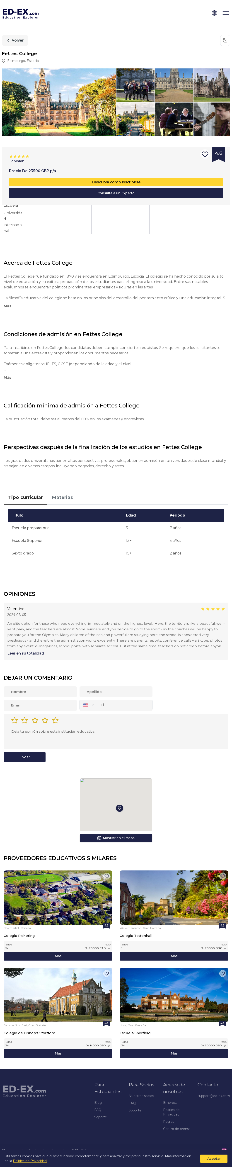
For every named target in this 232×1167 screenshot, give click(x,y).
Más (58, 956)
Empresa (170, 1103)
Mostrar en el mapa (119, 838)
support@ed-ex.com (214, 1096)
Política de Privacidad (30, 1161)
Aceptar (214, 1159)
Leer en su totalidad (25, 653)
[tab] (25, 498)
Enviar (24, 757)
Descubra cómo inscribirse (116, 182)
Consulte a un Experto (116, 193)
